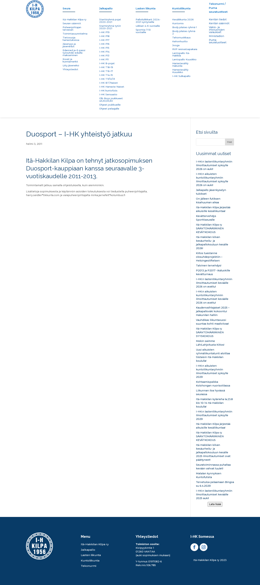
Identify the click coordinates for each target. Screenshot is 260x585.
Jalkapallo (88, 549)
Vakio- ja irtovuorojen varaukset (217, 30)
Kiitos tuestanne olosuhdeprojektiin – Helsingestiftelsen (209, 257)
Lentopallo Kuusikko (184, 59)
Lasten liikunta (91, 555)
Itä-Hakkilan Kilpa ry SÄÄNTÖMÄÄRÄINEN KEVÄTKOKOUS (210, 228)
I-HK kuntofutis (108, 90)
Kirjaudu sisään (200, 565)
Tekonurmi (88, 565)
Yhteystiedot (70, 69)
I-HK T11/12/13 (107, 79)
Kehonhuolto (180, 41)
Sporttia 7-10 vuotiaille (143, 31)
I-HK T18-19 (106, 67)
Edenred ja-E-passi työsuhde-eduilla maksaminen (74, 53)
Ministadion (216, 36)
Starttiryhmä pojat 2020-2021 (110, 20)
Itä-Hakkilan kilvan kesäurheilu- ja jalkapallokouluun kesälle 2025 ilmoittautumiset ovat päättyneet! (213, 452)
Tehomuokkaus (181, 37)
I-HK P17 (104, 40)
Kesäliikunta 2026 (183, 19)
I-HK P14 (104, 51)
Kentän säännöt (219, 23)
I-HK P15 (104, 47)
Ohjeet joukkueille (110, 104)
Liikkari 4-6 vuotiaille (148, 26)
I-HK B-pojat (107, 63)
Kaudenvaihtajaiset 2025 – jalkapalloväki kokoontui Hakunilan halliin (212, 311)
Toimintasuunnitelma (75, 33)
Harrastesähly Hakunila (180, 64)
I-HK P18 (104, 36)
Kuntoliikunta (90, 560)
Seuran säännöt (72, 23)
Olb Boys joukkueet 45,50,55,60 (111, 99)
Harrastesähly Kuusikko (180, 71)
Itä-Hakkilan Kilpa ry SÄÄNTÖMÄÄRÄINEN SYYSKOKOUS (210, 332)
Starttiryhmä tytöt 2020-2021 (110, 27)
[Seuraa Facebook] (194, 547)
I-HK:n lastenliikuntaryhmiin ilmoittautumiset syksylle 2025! (214, 415)
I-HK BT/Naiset (108, 83)
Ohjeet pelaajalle (109, 108)
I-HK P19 (104, 32)
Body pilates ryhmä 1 (184, 27)
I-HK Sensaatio (108, 94)
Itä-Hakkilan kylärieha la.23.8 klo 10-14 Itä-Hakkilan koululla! (214, 403)
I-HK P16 (104, 44)
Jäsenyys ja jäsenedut (69, 45)
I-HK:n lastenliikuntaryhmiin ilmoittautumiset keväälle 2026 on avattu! (214, 283)
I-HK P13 (104, 55)
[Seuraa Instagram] (203, 547)
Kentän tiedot (218, 19)
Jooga (176, 45)
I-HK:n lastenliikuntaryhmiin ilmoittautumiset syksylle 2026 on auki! (214, 165)
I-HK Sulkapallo (181, 76)
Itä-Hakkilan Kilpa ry (74, 19)
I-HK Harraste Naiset (111, 86)
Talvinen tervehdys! (208, 265)
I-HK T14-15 (106, 75)
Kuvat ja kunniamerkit (70, 60)
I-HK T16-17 (106, 71)
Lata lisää (215, 504)
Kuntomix (178, 23)
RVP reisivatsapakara (184, 49)
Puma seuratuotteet (217, 41)
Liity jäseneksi (71, 65)
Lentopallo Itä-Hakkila (181, 54)
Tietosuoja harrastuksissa (71, 38)
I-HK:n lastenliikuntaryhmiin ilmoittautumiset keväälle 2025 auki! (214, 494)
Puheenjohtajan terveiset (72, 28)
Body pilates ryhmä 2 (183, 32)
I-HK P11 (104, 59)
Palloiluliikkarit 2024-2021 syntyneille (148, 20)
